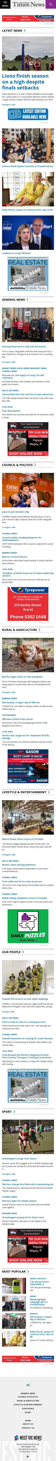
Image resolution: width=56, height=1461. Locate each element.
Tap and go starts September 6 (39, 1283)
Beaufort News (38, 368)
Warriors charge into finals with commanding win (28, 1184)
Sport (7, 1111)
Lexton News (9, 715)
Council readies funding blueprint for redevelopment (21, 539)
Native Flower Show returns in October (23, 839)
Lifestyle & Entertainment (24, 792)
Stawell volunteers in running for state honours (27, 1038)
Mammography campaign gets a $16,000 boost (38, 1302)
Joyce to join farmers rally (15, 511)
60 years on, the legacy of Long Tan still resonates (23, 376)
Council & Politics (17, 465)
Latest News (12, 30)
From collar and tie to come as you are (22, 881)
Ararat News (9, 368)
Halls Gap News (10, 390)
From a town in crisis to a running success (24, 1021)
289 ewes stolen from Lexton (17, 719)
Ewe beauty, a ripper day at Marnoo (21, 702)
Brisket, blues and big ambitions (19, 864)
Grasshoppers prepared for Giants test (23, 1217)
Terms (34, 1451)
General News (13, 299)
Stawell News (9, 371)
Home (28, 1420)
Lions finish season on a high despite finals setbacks (25, 82)
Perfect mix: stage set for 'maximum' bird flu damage (25, 736)
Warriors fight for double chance (19, 1200)
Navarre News (9, 1213)
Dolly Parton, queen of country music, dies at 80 (27, 209)
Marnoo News (9, 552)
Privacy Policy (25, 1451)
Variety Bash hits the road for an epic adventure (27, 394)
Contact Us (28, 1428)
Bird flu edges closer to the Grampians (22, 676)
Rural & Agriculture (19, 630)
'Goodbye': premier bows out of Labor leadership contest (28, 574)
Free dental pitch (11, 410)
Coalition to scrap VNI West (16, 253)
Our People (11, 952)
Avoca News (23, 368)
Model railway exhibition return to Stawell (24, 898)
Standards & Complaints (28, 1449)
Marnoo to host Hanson (14, 556)
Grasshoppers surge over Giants (19, 1158)
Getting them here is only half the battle (24, 346)
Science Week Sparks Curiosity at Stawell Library (27, 166)
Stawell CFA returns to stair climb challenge (25, 998)
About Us (28, 1424)
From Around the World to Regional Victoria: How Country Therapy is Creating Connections (26, 1056)
